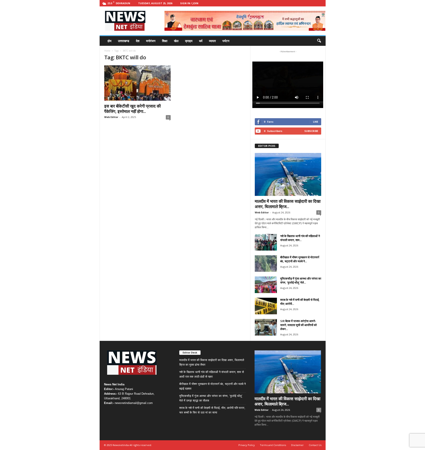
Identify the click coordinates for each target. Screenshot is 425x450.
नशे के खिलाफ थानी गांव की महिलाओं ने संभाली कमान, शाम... (300, 238)
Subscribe (311, 131)
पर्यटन (225, 41)
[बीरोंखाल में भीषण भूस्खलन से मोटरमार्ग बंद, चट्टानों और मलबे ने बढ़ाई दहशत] (266, 263)
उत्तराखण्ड (123, 41)
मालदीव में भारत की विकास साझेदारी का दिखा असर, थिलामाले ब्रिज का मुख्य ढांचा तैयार (211, 362)
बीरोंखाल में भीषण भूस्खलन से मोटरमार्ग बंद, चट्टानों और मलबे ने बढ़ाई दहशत (212, 386)
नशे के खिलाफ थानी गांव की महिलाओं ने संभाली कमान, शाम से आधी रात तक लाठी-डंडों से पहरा (211, 374)
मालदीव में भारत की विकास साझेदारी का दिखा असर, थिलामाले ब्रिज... (288, 203)
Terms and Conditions (273, 445)
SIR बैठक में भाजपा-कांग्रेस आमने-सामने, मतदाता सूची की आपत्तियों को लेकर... (298, 325)
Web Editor (111, 117)
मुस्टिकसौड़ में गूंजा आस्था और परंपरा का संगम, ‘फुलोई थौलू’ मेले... (300, 280)
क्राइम (188, 41)
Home (107, 50)
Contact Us (315, 445)
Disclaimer (297, 445)
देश (137, 41)
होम (109, 41)
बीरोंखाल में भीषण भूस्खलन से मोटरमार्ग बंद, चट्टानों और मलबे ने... (299, 259)
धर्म (200, 41)
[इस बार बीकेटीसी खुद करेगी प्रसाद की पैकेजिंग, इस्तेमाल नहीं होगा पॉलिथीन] (137, 83)
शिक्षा (164, 41)
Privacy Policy (246, 445)
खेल (176, 41)
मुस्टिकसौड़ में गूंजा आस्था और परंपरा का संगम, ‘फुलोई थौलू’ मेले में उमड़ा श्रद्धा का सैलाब (210, 398)
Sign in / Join (189, 3)
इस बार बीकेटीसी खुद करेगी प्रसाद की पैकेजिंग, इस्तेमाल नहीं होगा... (132, 108)
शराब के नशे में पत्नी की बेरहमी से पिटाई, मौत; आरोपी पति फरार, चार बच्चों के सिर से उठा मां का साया (212, 410)
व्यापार (212, 41)
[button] (319, 41)
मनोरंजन (150, 41)
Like (315, 121)
